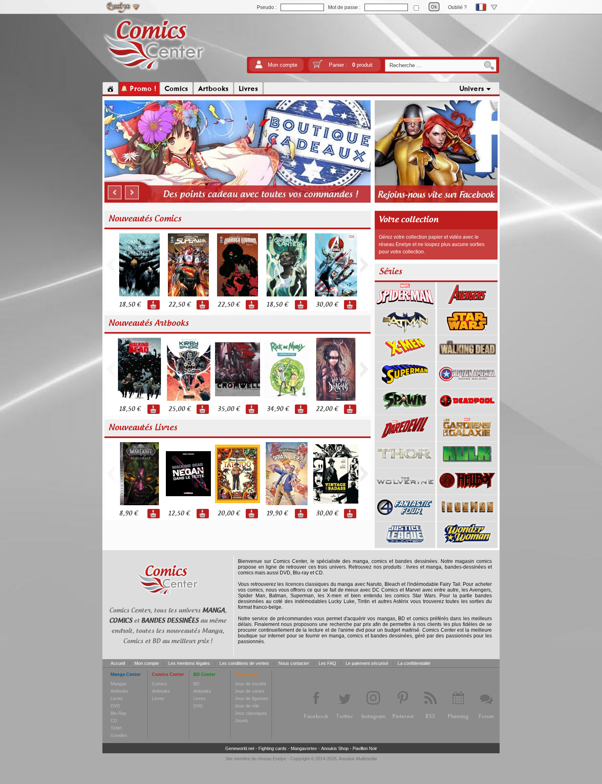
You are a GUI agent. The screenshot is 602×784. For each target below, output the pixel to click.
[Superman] (405, 385)
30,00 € (327, 304)
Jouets (241, 720)
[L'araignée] (405, 305)
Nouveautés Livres (143, 428)
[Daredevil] (405, 438)
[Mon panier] (318, 67)
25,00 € (179, 409)
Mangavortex (304, 748)
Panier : (351, 65)
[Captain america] (467, 385)
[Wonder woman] (467, 545)
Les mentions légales (189, 663)
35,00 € (228, 409)
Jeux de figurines (252, 698)
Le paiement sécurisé (367, 663)
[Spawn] (405, 412)
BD (196, 683)
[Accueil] (110, 88)
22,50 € (179, 304)
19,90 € (277, 513)
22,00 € (327, 409)
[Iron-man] (467, 518)
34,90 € (278, 409)
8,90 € (128, 513)
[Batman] (405, 332)
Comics (159, 683)
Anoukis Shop (335, 748)
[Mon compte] (259, 67)
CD (114, 720)
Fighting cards (272, 748)
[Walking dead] (467, 358)
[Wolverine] (405, 492)
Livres (117, 698)
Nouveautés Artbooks (149, 323)
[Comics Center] (154, 71)
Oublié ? (457, 7)
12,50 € (179, 513)
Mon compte (282, 65)
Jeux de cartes (250, 691)
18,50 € (129, 304)
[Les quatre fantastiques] (405, 518)
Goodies (119, 735)
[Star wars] (467, 332)
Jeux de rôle (247, 705)
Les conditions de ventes (244, 663)
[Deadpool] (467, 412)
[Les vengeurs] (467, 305)
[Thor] (405, 465)
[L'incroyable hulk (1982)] (467, 465)
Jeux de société (250, 683)
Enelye (279, 758)
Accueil (118, 663)
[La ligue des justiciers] (405, 545)
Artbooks (120, 691)
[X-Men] (405, 358)
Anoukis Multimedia (358, 758)
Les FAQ (327, 663)
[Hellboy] (467, 492)
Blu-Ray (119, 713)
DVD (115, 705)
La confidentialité (414, 663)
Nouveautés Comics (145, 219)
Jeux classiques (251, 713)
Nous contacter (293, 663)
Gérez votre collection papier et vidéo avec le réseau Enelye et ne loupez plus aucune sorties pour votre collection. (431, 244)
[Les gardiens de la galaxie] (467, 438)
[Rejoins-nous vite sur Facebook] (436, 201)
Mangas (119, 683)
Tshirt (116, 727)
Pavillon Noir (365, 748)
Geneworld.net (239, 748)
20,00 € (228, 513)
